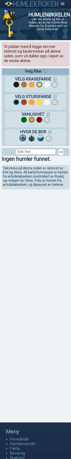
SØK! (61, 152)
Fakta (15, 448)
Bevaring (17, 453)
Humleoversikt (23, 443)
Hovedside (19, 439)
